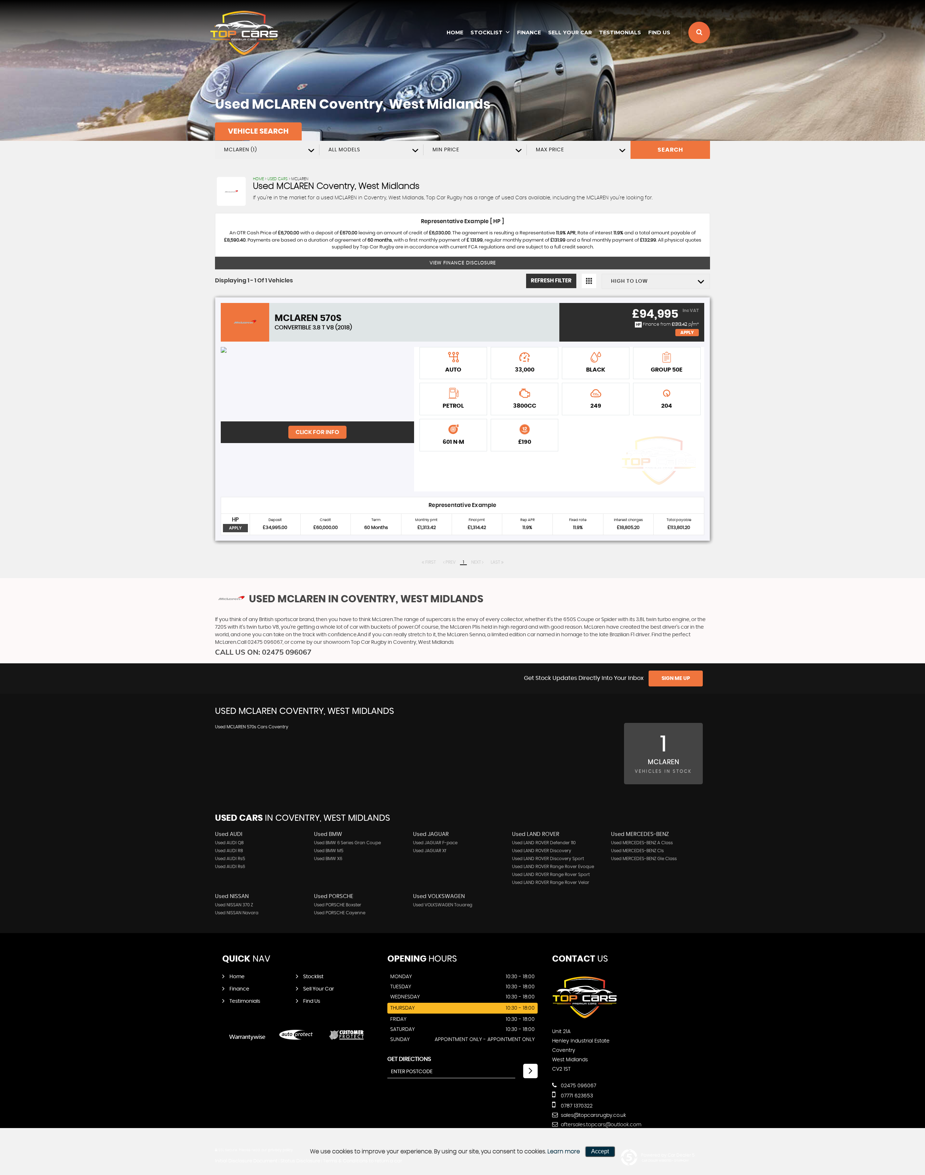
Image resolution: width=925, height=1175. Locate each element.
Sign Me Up (676, 678)
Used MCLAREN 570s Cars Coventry (251, 727)
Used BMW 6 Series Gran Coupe (347, 843)
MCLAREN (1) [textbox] (240, 149)
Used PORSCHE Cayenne (339, 913)
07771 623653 (576, 1095)
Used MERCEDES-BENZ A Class (642, 843)
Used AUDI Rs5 (230, 859)
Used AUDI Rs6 (230, 866)
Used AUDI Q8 (229, 843)
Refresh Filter (551, 280)
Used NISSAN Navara (236, 913)
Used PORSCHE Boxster (337, 905)
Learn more (563, 1151)
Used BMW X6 (328, 859)
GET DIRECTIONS (409, 1059)
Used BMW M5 (328, 851)
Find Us (659, 32)
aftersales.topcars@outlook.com (600, 1124)
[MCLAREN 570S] (317, 384)
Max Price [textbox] (550, 149)
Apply (687, 332)
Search (670, 150)
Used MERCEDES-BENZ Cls (637, 851)
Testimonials (620, 32)
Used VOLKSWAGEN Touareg (442, 905)
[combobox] (267, 150)
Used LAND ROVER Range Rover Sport (551, 874)
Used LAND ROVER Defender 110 (544, 843)
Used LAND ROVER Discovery (541, 851)
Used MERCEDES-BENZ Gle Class (644, 859)
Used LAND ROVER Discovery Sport (548, 859)
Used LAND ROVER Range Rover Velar (550, 882)
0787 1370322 (576, 1106)
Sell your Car (570, 32)
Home (455, 32)
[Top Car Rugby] (244, 33)
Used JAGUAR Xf (429, 851)
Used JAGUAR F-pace (435, 843)
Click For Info (317, 432)
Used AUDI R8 (229, 851)
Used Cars (277, 179)
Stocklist (486, 32)
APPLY (235, 528)
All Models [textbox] (344, 149)
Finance (529, 32)
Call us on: (263, 651)
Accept (600, 1151)
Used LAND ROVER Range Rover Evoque (553, 866)
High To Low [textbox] (629, 281)
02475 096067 (577, 1085)
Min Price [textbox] (446, 149)
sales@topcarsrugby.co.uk (592, 1115)
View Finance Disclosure (463, 263)
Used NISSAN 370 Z (234, 905)
